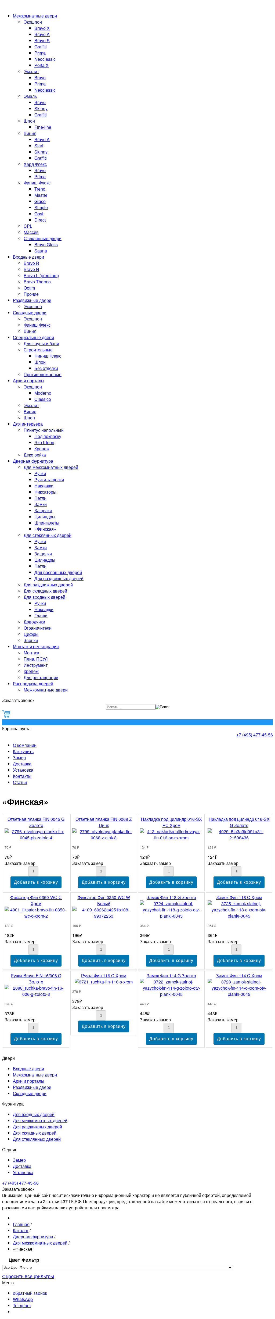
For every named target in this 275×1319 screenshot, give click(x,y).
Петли (40, 498)
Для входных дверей (44, 597)
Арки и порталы (28, 380)
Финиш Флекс (37, 183)
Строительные (38, 350)
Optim (29, 288)
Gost (38, 214)
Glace (40, 201)
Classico (42, 399)
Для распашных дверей (58, 572)
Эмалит (31, 71)
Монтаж (31, 653)
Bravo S (42, 40)
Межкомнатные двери (35, 16)
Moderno (42, 393)
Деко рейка (35, 455)
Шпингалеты (46, 523)
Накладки (43, 486)
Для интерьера (28, 424)
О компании (25, 745)
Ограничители (38, 628)
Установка (23, 770)
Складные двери (29, 312)
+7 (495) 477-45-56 (254, 735)
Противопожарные (42, 374)
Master (40, 195)
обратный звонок (30, 1293)
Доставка (22, 764)
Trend (39, 189)
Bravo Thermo (37, 282)
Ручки (40, 473)
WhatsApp (23, 1299)
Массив (31, 232)
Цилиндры (44, 517)
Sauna (40, 251)
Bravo (40, 77)
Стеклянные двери (42, 238)
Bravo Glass (46, 244)
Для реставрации (41, 677)
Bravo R (31, 263)
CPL (28, 226)
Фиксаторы (45, 492)
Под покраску (47, 436)
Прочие (31, 294)
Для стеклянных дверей (47, 535)
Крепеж (41, 448)
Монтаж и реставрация (36, 646)
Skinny (41, 108)
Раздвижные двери (32, 300)
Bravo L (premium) (41, 275)
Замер (19, 757)
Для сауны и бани (41, 343)
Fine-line (42, 127)
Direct (40, 220)
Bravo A (42, 34)
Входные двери (28, 257)
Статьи (20, 782)
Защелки (43, 510)
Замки (40, 504)
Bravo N (31, 269)
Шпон (29, 121)
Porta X (41, 65)
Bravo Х (42, 28)
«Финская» (45, 529)
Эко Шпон (44, 442)
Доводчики (34, 622)
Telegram (22, 1305)
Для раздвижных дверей (59, 578)
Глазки (41, 615)
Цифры (31, 634)
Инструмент (36, 665)
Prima (40, 53)
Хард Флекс (35, 164)
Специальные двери (33, 337)
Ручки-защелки (49, 479)
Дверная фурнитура (33, 461)
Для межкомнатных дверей (51, 467)
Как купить (23, 751)
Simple (41, 207)
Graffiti (40, 47)
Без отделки (46, 368)
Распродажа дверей (33, 683)
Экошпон (33, 22)
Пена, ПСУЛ (36, 659)
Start (38, 145)
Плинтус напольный (44, 430)
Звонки (31, 640)
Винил (30, 133)
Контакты (22, 776)
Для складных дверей (45, 591)
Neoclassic (45, 59)
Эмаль (30, 96)
